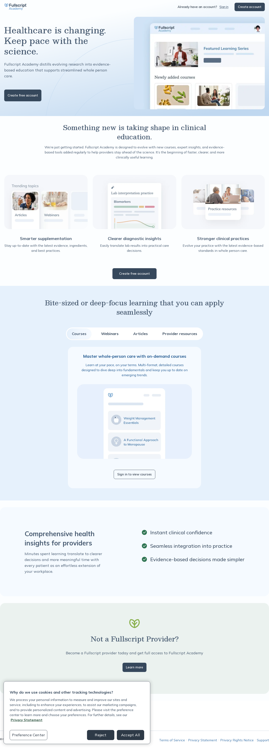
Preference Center (28, 735)
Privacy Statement (202, 740)
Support (263, 740)
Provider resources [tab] (179, 333)
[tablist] (134, 333)
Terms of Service (172, 740)
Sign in (223, 7)
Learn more (134, 667)
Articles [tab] (140, 333)
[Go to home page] (15, 7)
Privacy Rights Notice (237, 740)
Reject (100, 735)
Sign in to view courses (134, 474)
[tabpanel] (134, 417)
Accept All (130, 735)
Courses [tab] (79, 333)
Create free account (23, 95)
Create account (249, 7)
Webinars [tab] (110, 333)
